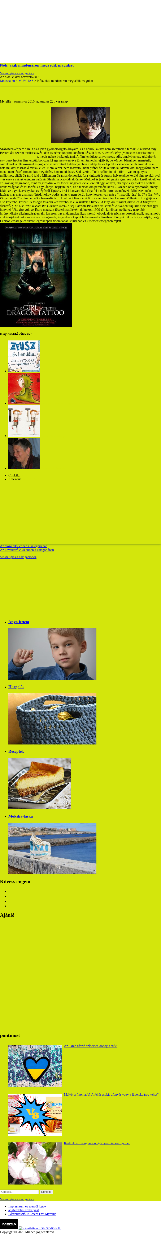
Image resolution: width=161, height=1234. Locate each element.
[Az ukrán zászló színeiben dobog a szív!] (35, 1066)
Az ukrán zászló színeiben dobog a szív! (90, 1046)
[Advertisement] (80, 29)
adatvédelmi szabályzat (23, 1210)
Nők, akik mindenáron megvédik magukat (37, 65)
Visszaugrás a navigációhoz (18, 557)
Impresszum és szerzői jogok (27, 1206)
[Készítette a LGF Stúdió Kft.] (40, 1228)
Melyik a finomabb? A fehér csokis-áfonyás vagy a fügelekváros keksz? (111, 1094)
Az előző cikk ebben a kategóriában (23, 546)
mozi (24, 475)
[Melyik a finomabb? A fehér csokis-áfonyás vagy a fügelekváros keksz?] (35, 1115)
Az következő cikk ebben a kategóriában (27, 550)
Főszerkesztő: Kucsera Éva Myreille (32, 1214)
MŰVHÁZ (30, 479)
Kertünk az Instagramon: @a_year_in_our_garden (97, 1143)
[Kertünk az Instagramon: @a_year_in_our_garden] (35, 1163)
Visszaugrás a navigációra (17, 73)
